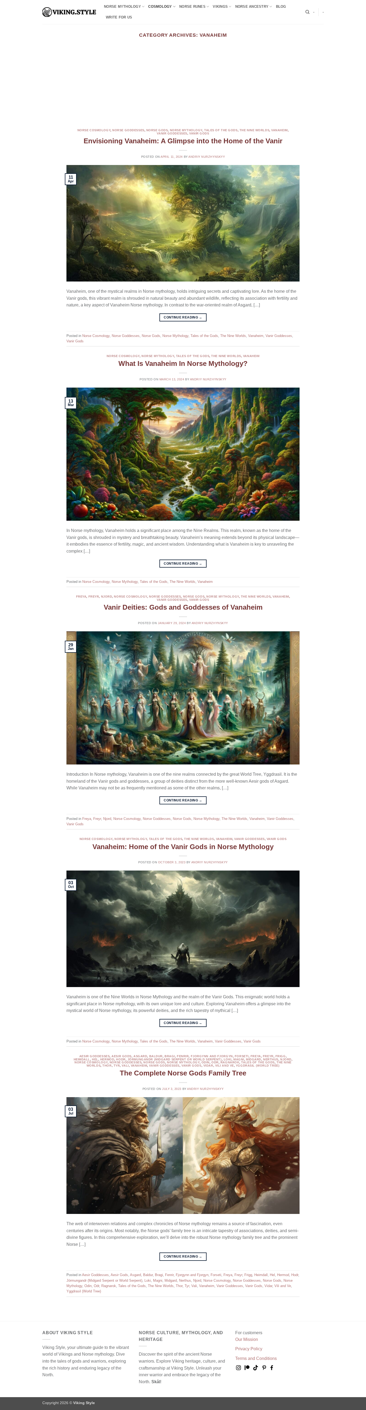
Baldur (156, 1056)
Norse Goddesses (128, 130)
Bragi (170, 1056)
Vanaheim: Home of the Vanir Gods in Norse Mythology (183, 846)
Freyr (93, 596)
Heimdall (82, 1059)
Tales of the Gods (221, 130)
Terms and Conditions (256, 1358)
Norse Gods (157, 130)
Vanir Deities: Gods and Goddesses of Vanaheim (183, 607)
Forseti (242, 1056)
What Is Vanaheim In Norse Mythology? (183, 363)
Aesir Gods (121, 1056)
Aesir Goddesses (94, 1056)
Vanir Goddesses (172, 133)
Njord (106, 596)
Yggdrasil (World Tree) (257, 1065)
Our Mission (246, 1339)
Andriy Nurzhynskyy (206, 156)
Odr (215, 1062)
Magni (238, 1059)
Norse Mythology (122, 7)
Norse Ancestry (252, 7)
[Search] (307, 12)
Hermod (107, 1059)
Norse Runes (192, 7)
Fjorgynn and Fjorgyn (212, 1056)
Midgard (253, 1059)
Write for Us (119, 17)
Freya (81, 596)
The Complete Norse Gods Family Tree (183, 1073)
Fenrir (183, 1056)
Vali (125, 1065)
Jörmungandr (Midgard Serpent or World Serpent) (175, 1059)
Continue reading (183, 317)
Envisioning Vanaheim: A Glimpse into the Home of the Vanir (183, 141)
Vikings (220, 7)
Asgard (140, 1056)
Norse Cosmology (93, 130)
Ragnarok (230, 1062)
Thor (106, 1065)
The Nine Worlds (254, 130)
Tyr (117, 1065)
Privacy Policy (248, 1349)
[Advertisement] (183, 88)
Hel (95, 1059)
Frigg (280, 1056)
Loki (227, 1059)
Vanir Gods (199, 133)
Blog (281, 7)
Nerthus (270, 1059)
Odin (205, 1062)
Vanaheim (279, 130)
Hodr (120, 1059)
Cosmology (160, 7)
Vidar (208, 1065)
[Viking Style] (69, 12)
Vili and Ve (224, 1065)
